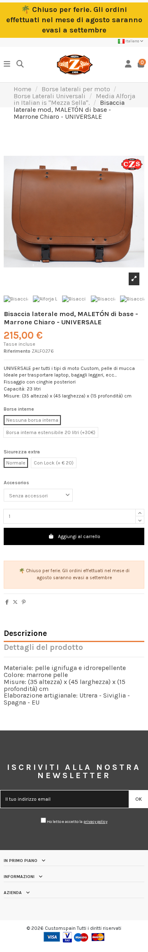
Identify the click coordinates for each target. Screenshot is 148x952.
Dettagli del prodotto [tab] (43, 648)
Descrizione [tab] (25, 634)
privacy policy (95, 821)
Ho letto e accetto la (76, 821)
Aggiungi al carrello (79, 536)
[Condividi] (7, 602)
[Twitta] (15, 602)
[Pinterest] (23, 602)
